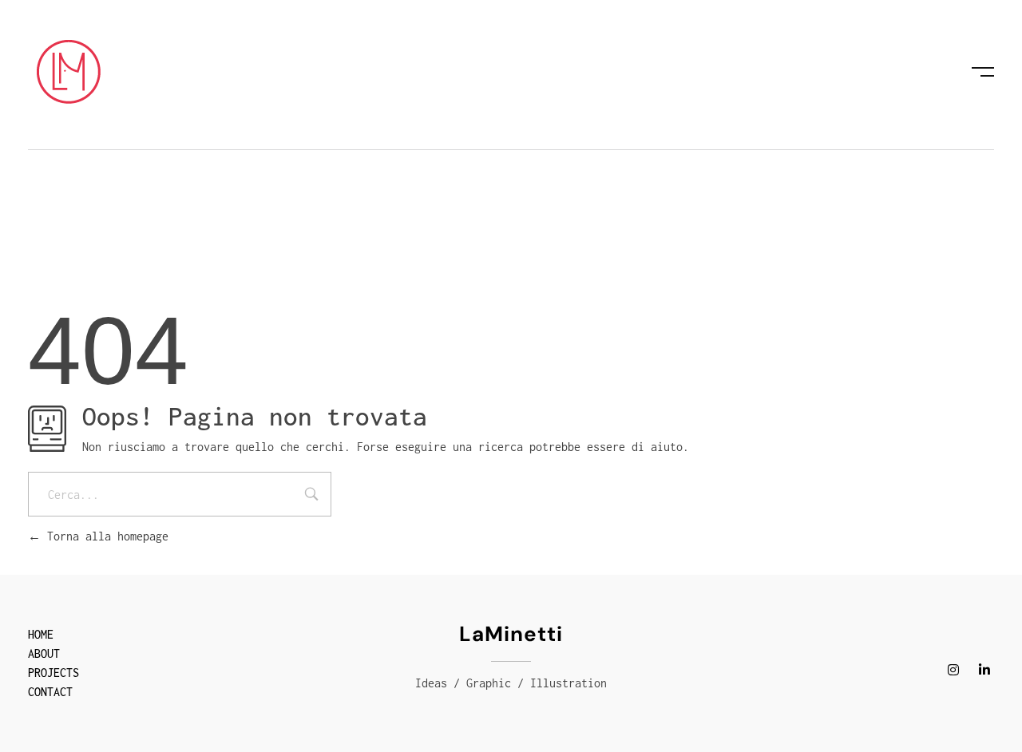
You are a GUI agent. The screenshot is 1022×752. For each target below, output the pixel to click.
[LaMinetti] (68, 72)
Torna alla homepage (104, 536)
